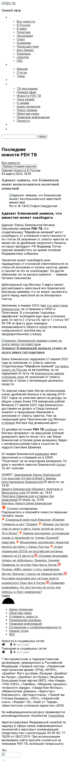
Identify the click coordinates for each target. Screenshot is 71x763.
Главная (7, 170)
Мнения (22, 69)
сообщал (51, 429)
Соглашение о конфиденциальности (35, 627)
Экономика (25, 36)
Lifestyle (23, 57)
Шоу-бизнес (25, 50)
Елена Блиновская (39, 503)
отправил (8, 423)
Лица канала (25, 99)
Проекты (23, 121)
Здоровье (24, 53)
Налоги (20, 503)
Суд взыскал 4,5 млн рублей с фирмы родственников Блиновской (29, 480)
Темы (21, 76)
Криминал (24, 43)
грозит (61, 464)
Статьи (22, 72)
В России (23, 25)
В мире (22, 28)
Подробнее (56, 715)
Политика (23, 32)
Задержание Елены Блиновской (36, 475)
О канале (23, 103)
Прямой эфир (26, 92)
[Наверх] (4, 759)
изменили (42, 454)
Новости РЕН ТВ (29, 96)
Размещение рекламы (25, 620)
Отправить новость (23, 616)
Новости (20, 170)
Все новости (26, 21)
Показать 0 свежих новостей (19, 166)
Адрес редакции (28, 106)
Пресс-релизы (27, 110)
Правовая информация (33, 117)
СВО (20, 61)
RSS (12, 634)
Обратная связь (28, 113)
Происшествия (28, 46)
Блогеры (8, 503)
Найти (42, 136)
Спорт (21, 39)
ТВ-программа (27, 88)
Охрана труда (18, 631)
